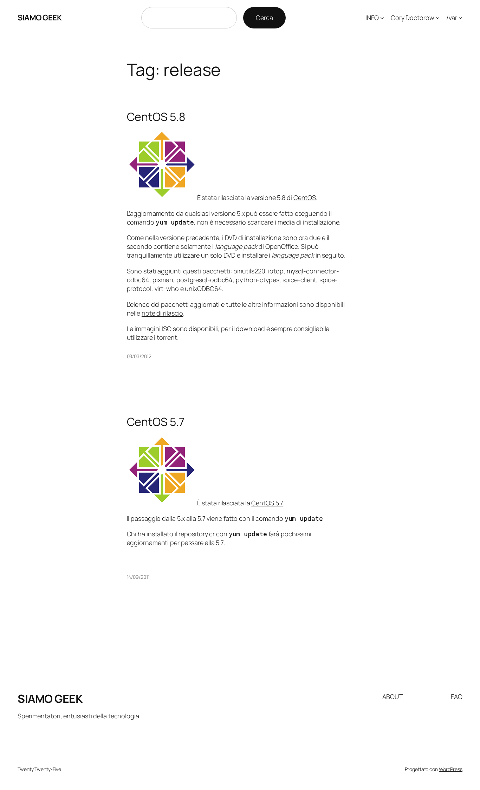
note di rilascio (162, 313)
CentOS (304, 197)
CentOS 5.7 (155, 421)
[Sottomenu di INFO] (382, 18)
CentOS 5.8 (156, 116)
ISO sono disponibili (190, 328)
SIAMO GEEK (39, 17)
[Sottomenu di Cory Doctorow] (438, 18)
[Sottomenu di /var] (460, 18)
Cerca (264, 17)
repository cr (197, 534)
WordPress (450, 769)
